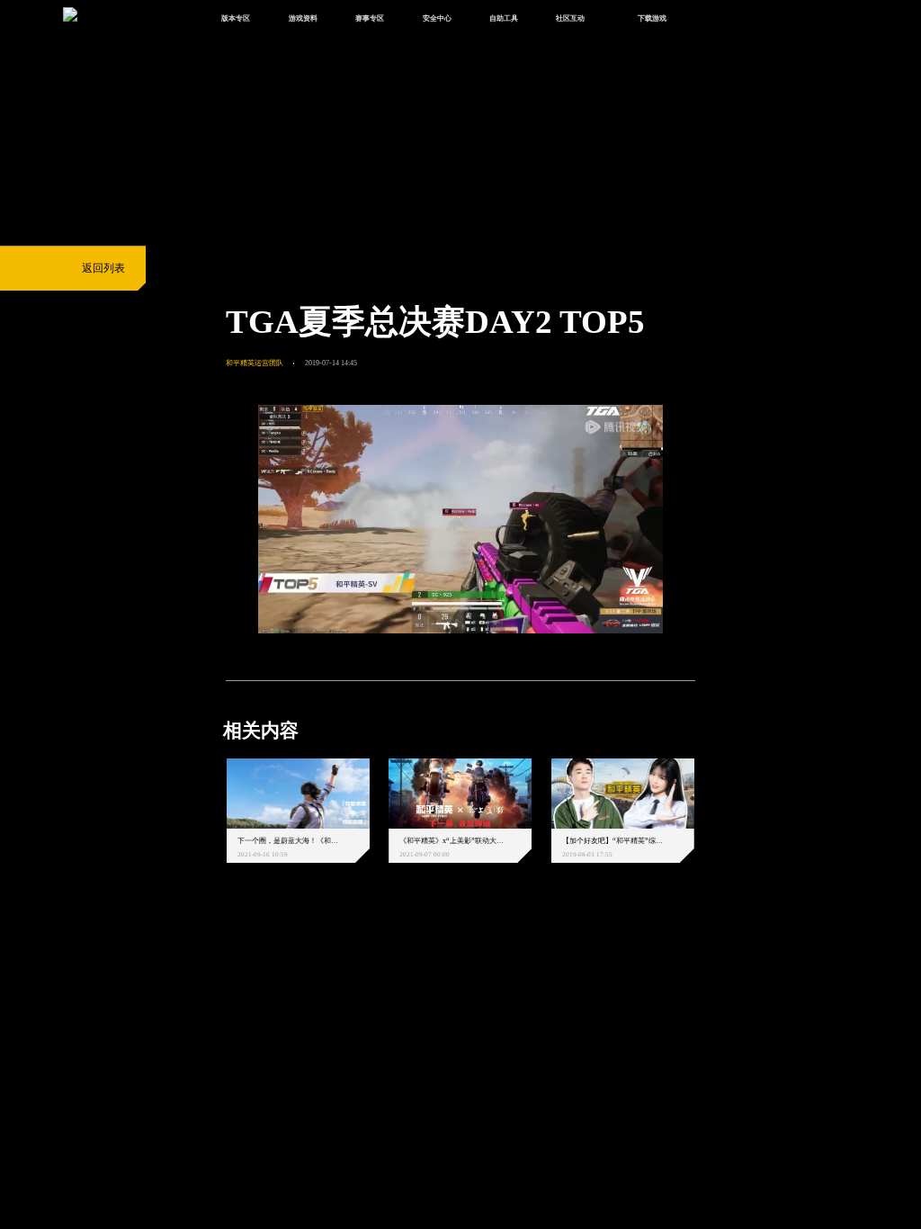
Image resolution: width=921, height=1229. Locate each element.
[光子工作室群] (213, 952)
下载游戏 (652, 17)
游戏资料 (303, 17)
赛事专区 (369, 17)
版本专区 (235, 17)
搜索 (716, 19)
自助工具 (503, 17)
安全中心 (437, 17)
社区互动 (570, 17)
